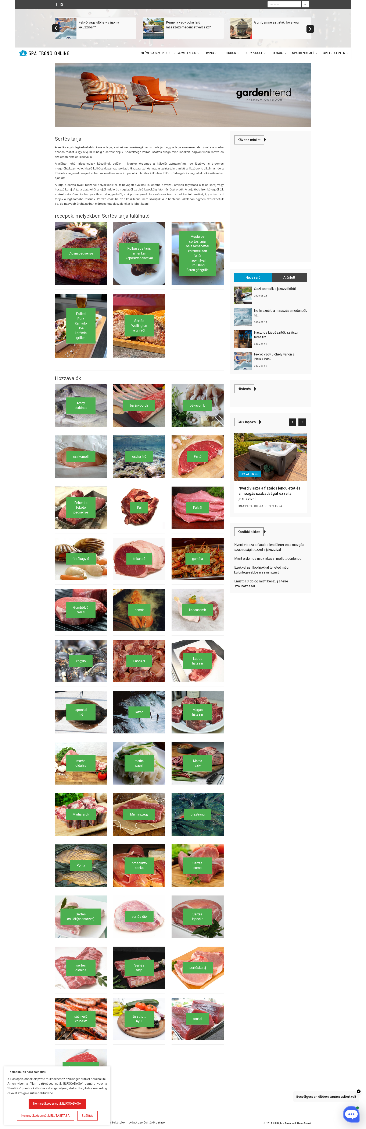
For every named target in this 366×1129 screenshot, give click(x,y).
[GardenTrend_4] (183, 95)
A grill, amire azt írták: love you (276, 22)
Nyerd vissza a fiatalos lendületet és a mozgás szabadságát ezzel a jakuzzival (269, 493)
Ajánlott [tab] (289, 278)
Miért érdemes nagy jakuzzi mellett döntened (267, 559)
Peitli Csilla (254, 506)
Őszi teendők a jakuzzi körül (275, 289)
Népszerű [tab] (253, 278)
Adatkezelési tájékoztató (147, 1122)
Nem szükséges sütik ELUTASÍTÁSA (45, 1115)
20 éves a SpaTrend (154, 53)
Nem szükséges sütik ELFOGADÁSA (57, 1103)
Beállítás (87, 1115)
